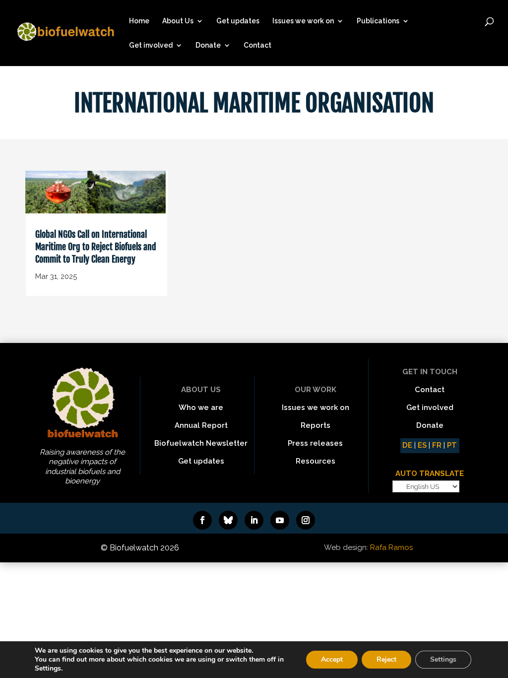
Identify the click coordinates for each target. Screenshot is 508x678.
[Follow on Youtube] (279, 520)
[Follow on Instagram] (305, 520)
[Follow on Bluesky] (228, 520)
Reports (315, 425)
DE (407, 445)
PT (452, 445)
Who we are (201, 407)
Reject (386, 659)
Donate (208, 45)
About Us (177, 21)
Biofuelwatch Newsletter (201, 443)
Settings (443, 659)
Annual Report (201, 425)
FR (437, 445)
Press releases (315, 443)
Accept (332, 659)
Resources (315, 461)
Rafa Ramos (391, 547)
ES (422, 445)
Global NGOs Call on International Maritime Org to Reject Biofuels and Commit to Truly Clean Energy (95, 247)
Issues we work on (303, 21)
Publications (378, 21)
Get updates (237, 21)
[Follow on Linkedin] (254, 520)
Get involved (151, 45)
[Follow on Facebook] (202, 520)
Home (139, 21)
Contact (257, 45)
